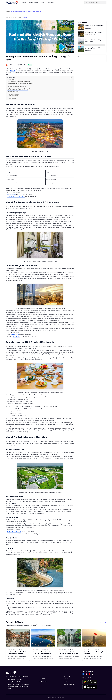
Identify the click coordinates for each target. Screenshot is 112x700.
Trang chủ (8, 17)
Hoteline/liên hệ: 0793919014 (14, 682)
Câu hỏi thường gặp (69, 684)
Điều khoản (44, 681)
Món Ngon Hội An (15, 334)
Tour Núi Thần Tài (11, 194)
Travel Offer (44, 2)
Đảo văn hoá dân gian (15, 94)
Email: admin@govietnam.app (14, 679)
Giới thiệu (50, 2)
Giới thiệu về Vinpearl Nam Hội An (14, 79)
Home (7, 11)
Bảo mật (43, 678)
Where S (12, 70)
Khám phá (102, 622)
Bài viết (25, 17)
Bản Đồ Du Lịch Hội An (12, 534)
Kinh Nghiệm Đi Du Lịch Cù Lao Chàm (16, 196)
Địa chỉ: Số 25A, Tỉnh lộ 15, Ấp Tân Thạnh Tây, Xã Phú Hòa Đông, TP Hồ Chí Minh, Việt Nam (18, 686)
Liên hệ (66, 678)
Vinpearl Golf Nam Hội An (13, 91)
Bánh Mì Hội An (16, 336)
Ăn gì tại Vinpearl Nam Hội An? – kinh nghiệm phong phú (20, 88)
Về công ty (67, 676)
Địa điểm (36, 2)
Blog (65, 681)
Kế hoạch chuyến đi (27, 2)
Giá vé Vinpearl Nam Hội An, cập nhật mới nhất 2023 (19, 81)
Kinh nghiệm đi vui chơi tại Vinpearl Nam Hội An (18, 89)
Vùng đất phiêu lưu (15, 95)
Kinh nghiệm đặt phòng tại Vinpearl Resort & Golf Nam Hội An (21, 83)
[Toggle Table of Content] (71, 77)
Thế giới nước (14, 98)
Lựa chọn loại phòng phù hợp (14, 84)
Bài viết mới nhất (17, 17)
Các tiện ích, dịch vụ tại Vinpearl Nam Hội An (18, 86)
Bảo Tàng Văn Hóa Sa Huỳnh (14, 531)
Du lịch (30, 64)
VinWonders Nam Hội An (14, 92)
